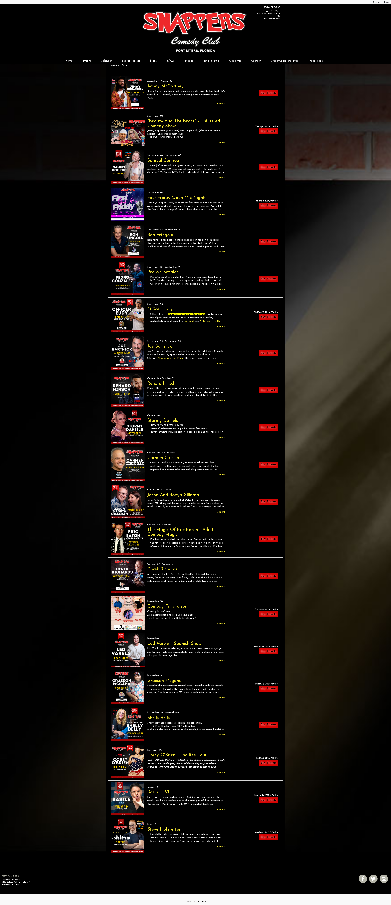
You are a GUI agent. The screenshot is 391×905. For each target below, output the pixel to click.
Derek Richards (162, 569)
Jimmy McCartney (165, 86)
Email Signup (211, 61)
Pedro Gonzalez (163, 272)
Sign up (376, 2)
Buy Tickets (269, 131)
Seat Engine (201, 901)
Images (188, 61)
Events (86, 61)
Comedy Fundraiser (166, 606)
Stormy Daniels (162, 420)
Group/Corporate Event (285, 61)
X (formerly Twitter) (211, 321)
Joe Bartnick (159, 346)
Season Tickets (131, 61)
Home (69, 61)
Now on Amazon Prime (170, 358)
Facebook (189, 321)
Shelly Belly (158, 718)
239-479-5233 (272, 7)
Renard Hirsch (161, 383)
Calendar (106, 61)
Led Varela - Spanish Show (174, 643)
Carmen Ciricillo (163, 457)
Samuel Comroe (163, 160)
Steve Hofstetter (164, 829)
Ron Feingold (160, 235)
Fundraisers (316, 61)
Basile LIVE (159, 792)
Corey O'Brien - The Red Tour (177, 755)
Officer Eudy (160, 309)
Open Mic (235, 61)
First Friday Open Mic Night (176, 197)
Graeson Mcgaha (164, 680)
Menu (153, 61)
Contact (256, 61)
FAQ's (170, 61)
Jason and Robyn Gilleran (173, 495)
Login (386, 2)
